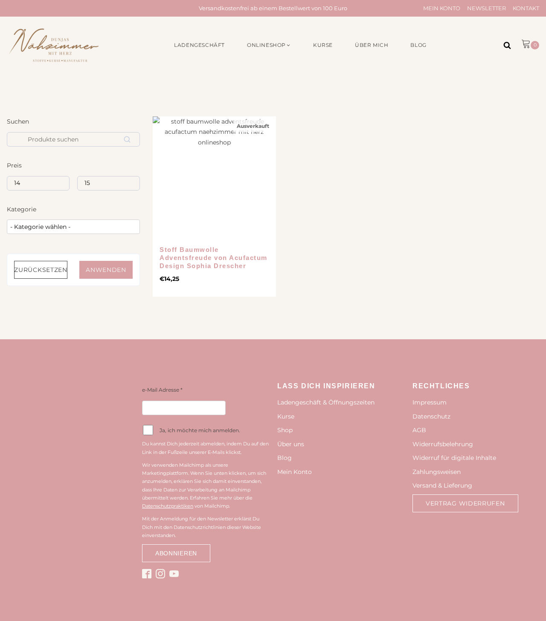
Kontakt (526, 8)
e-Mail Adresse (162, 390)
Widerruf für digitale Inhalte (454, 458)
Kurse (285, 416)
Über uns (290, 444)
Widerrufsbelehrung (442, 444)
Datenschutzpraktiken (167, 506)
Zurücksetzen (40, 270)
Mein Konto (441, 8)
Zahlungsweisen (436, 472)
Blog (284, 458)
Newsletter (486, 8)
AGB (419, 430)
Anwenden (106, 270)
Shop (285, 430)
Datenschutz (431, 416)
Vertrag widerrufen (465, 503)
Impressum (429, 402)
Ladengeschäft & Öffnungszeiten (326, 402)
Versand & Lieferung (442, 485)
